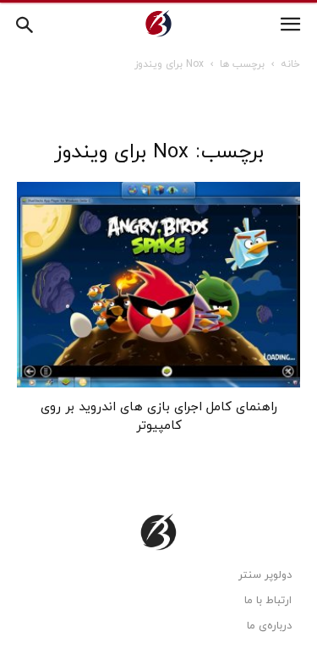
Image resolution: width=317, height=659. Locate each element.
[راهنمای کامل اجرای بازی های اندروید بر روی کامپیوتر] (158, 284)
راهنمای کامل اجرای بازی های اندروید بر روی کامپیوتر (159, 416)
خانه (290, 64)
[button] (25, 23)
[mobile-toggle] (290, 24)
